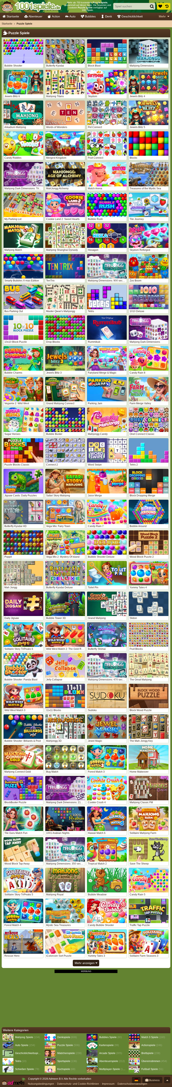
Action (56, 16)
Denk (108, 16)
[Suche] (152, 6)
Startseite (13, 16)
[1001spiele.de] (31, 6)
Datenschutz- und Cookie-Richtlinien (78, 1083)
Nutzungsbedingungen (41, 1083)
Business (154, 1080)
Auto (72, 16)
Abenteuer (35, 16)
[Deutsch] (136, 1080)
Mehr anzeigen (85, 963)
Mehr (162, 16)
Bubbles (90, 16)
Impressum (108, 1083)
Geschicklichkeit (132, 16)
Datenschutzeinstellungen (132, 1083)
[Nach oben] (167, 1080)
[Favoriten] (160, 6)
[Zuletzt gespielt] (167, 6)
